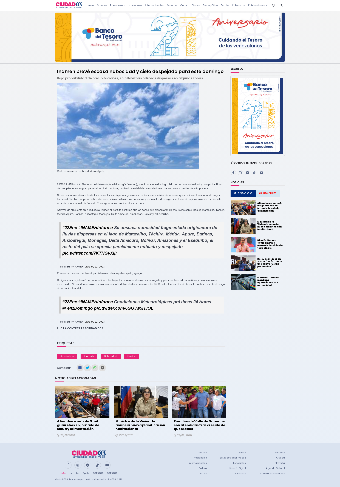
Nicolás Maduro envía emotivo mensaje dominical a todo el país (270, 244)
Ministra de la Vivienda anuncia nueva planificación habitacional (140, 425)
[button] (258, 116)
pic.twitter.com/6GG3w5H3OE (124, 308)
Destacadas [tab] (245, 193)
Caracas (102, 5)
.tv (70, 473)
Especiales (239, 463)
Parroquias (116, 5)
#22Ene (69, 227)
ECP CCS (112, 473)
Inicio (91, 5)
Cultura (184, 5)
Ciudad (280, 457)
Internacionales (154, 5)
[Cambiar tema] (273, 5)
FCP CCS (98, 473)
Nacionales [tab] (269, 193)
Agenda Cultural (275, 468)
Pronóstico (67, 356)
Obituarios (240, 473)
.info (63, 473)
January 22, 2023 (95, 266)
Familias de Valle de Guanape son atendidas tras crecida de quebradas (199, 425)
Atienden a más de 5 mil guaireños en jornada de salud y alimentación (78, 425)
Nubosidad (110, 356)
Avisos (242, 452)
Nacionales (135, 5)
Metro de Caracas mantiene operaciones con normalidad (268, 281)
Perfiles (225, 5)
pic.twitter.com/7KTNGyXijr (89, 253)
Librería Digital (238, 468)
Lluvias (131, 356)
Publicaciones (256, 5)
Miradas (280, 452)
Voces (196, 5)
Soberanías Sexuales (272, 473)
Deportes (171, 5)
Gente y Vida (210, 5)
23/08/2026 (67, 435)
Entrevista (279, 463)
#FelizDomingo (77, 308)
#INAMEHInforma (95, 227)
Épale (86, 473)
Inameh (89, 356)
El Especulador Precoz (233, 457)
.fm (77, 473)
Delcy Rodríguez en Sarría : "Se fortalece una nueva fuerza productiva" (269, 262)
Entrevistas (238, 5)
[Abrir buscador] (281, 5)
